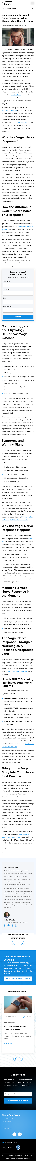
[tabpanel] (18, 1123)
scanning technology (9, 110)
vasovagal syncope (20, 122)
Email (5, 298)
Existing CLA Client (7, 1128)
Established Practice (7, 1118)
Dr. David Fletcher (28, 24)
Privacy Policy (11, 1159)
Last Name (6, 290)
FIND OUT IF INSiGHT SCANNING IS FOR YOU (18, 978)
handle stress (16, 95)
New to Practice (6, 1121)
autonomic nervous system (17, 671)
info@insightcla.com (11, 1142)
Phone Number (8, 306)
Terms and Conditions (23, 1159)
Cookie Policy (29, 1156)
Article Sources (6, 853)
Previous (15, 1059)
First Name (6, 281)
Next (21, 1059)
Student (4, 1125)
